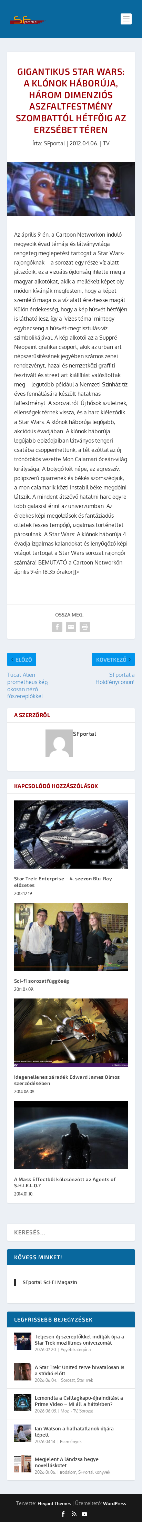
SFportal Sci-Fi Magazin (50, 1282)
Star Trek (85, 1380)
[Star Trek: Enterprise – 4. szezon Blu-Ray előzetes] (71, 834)
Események (71, 1441)
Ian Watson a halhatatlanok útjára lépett (74, 1432)
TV (106, 143)
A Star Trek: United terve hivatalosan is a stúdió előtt (79, 1370)
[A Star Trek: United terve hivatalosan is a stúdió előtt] (22, 1371)
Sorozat (68, 1380)
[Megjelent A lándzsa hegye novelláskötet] (22, 1463)
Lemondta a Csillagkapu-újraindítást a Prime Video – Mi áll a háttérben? (79, 1401)
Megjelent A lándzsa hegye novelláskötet (67, 1462)
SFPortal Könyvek (94, 1472)
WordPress (114, 1503)
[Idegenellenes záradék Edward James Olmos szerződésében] (71, 1032)
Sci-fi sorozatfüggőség (41, 981)
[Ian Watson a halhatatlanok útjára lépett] (22, 1433)
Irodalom (68, 1472)
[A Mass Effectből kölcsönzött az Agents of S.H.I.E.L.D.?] (71, 1135)
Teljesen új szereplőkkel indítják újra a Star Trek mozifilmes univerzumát (79, 1340)
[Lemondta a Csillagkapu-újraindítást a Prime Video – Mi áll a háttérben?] (22, 1402)
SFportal (54, 143)
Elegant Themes (54, 1503)
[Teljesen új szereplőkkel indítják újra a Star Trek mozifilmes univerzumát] (22, 1341)
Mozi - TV (69, 1411)
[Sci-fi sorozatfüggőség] (71, 937)
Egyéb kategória (76, 1349)
